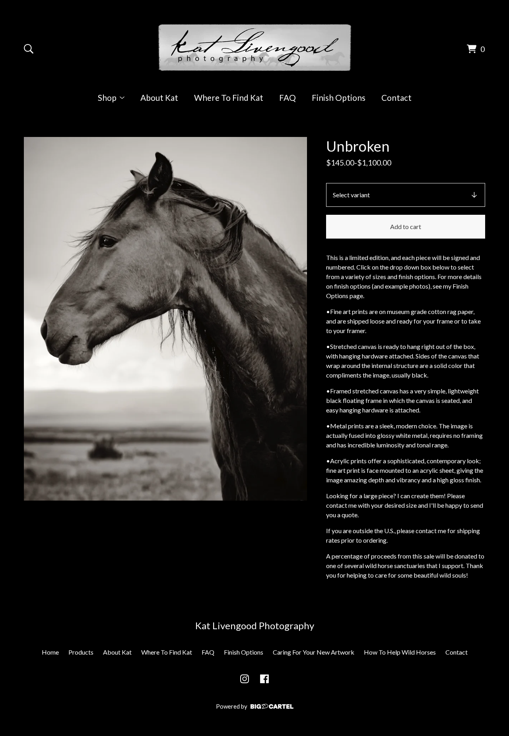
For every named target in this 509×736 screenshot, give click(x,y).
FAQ (287, 97)
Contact (396, 97)
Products (80, 652)
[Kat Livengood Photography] (255, 47)
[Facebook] (264, 679)
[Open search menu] (28, 49)
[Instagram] (245, 679)
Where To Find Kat (228, 97)
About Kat (159, 97)
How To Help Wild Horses (400, 652)
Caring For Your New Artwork (313, 652)
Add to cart (405, 226)
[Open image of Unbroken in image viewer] (165, 319)
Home (50, 652)
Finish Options (338, 97)
